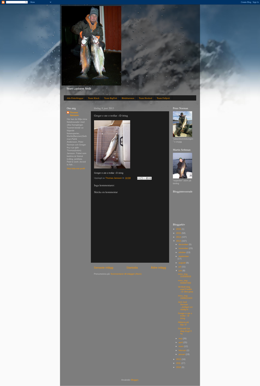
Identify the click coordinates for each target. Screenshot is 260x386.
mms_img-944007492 (184, 281)
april (181, 342)
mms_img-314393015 (184, 275)
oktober (182, 252)
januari (182, 354)
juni (181, 270)
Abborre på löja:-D (183, 323)
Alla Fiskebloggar (75, 98)
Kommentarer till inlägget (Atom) (126, 274)
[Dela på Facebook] (147, 178)
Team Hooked (145, 98)
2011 (178, 363)
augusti (182, 263)
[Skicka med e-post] (138, 178)
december (184, 244)
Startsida (132, 267)
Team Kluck (93, 98)
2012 (179, 359)
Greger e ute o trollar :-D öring (185, 315)
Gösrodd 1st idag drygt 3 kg (185, 331)
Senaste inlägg (103, 267)
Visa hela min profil (76, 168)
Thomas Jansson (74, 114)
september (184, 256)
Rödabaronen (128, 98)
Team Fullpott (163, 98)
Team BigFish (110, 98)
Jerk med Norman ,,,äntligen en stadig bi (185, 306)
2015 (179, 233)
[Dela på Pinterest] (150, 178)
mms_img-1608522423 (185, 297)
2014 (179, 237)
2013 (179, 241)
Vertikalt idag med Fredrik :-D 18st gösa (185, 289)
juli (180, 267)
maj (181, 338)
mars (181, 346)
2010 (179, 367)
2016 (179, 229)
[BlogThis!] (141, 178)
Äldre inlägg (158, 267)
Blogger (134, 380)
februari (183, 350)
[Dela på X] (144, 178)
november (184, 248)
